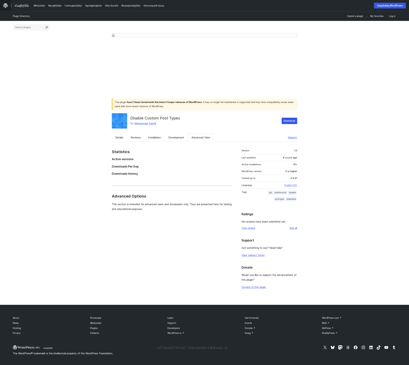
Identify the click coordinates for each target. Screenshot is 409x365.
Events (248, 323)
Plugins (94, 328)
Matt (326, 323)
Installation (154, 137)
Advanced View (201, 137)
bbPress (328, 328)
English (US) (290, 185)
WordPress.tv (175, 333)
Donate (250, 328)
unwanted (291, 199)
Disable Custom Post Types (155, 118)
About (16, 317)
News (16, 323)
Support (292, 137)
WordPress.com (331, 317)
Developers (173, 328)
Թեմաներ (95, 323)
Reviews (136, 137)
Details (119, 137)
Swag (249, 333)
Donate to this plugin (254, 287)
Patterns (94, 333)
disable (292, 192)
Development (176, 137)
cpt (270, 192)
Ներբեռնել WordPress (390, 5)
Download (289, 120)
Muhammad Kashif (145, 123)
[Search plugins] (46, 27)
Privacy (17, 333)
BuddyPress (330, 333)
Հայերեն (48, 348)
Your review (248, 228)
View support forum (253, 255)
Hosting (17, 328)
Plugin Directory (21, 16)
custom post (280, 192)
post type (279, 199)
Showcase (95, 317)
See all (293, 228)
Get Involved (252, 317)
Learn (170, 317)
